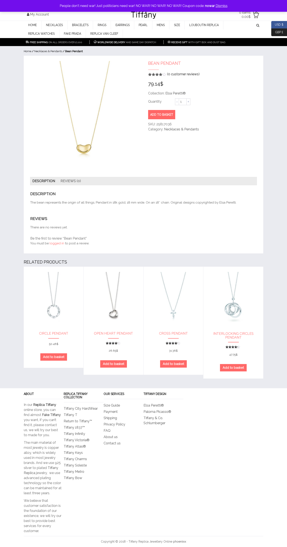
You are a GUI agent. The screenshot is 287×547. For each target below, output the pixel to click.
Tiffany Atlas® (75, 446)
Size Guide (112, 405)
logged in (57, 243)
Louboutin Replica (204, 25)
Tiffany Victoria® (77, 440)
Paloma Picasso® (157, 412)
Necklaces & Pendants (48, 51)
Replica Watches (41, 33)
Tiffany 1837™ (74, 427)
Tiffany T (70, 415)
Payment (111, 412)
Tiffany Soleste (75, 465)
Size (177, 25)
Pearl (143, 25)
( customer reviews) (183, 74)
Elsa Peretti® (175, 93)
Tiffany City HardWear (81, 409)
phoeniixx (179, 541)
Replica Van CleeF (104, 33)
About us (111, 437)
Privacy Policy (114, 424)
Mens (161, 25)
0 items (245, 15)
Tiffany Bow (73, 478)
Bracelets (80, 25)
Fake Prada (72, 33)
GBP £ (277, 32)
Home (32, 25)
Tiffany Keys (73, 453)
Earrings (123, 25)
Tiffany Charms (75, 459)
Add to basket (161, 114)
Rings (102, 25)
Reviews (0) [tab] (71, 181)
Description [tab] (43, 181)
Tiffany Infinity (74, 434)
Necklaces (54, 25)
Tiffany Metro (74, 472)
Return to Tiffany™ (78, 421)
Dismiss (222, 6)
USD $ (277, 24)
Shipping (110, 418)
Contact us (112, 443)
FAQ (107, 431)
